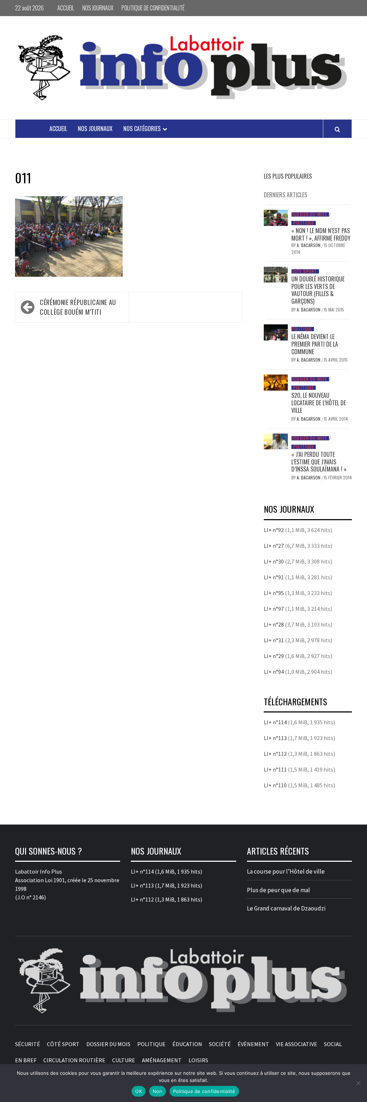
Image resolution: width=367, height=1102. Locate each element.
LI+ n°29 (274, 655)
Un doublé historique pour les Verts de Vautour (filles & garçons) (317, 290)
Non (157, 1091)
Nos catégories (142, 128)
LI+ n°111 (275, 769)
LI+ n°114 (275, 722)
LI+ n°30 (274, 561)
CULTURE (123, 1060)
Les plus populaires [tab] (288, 176)
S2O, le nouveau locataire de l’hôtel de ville (318, 403)
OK (138, 1091)
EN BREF (26, 1060)
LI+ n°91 (274, 577)
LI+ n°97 (274, 608)
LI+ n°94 (274, 671)
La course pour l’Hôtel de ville (286, 871)
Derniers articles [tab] (285, 194)
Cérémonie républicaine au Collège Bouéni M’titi (78, 307)
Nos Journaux (97, 8)
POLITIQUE (303, 223)
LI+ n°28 (274, 624)
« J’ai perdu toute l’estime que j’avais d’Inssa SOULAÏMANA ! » (319, 462)
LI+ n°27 (274, 545)
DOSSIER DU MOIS (309, 214)
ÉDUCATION (187, 1044)
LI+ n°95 (274, 592)
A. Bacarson (309, 245)
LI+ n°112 (275, 753)
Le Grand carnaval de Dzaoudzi (286, 908)
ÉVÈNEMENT (253, 1044)
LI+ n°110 (275, 785)
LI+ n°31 (274, 640)
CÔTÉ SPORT (304, 271)
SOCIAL (333, 1044)
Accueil (65, 8)
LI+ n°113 (275, 737)
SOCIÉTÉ (220, 1044)
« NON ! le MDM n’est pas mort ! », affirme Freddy (321, 234)
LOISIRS (198, 1060)
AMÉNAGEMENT (162, 1060)
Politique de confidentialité (153, 8)
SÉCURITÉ (27, 1044)
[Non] (358, 1083)
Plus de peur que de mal (278, 890)
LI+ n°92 (274, 529)
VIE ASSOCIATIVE (296, 1044)
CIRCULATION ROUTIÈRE (74, 1060)
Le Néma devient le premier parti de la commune (314, 344)
